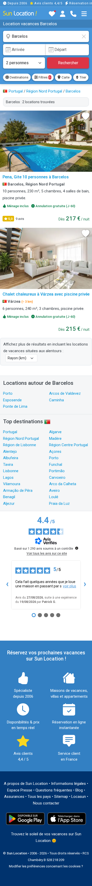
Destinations (18, 77)
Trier (82, 77)
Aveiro (54, 490)
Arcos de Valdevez (65, 393)
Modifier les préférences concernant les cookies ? (46, 866)
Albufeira (10, 458)
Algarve (55, 432)
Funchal (55, 464)
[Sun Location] (20, 13)
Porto (8, 393)
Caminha (56, 400)
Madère (55, 438)
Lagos (8, 477)
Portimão (57, 471)
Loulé (53, 497)
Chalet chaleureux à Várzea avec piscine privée (46, 294)
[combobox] (46, 36)
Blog (79, 790)
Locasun (78, 796)
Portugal (10, 432)
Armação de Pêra (17, 490)
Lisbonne (10, 471)
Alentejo (10, 451)
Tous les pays (39, 796)
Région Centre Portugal (68, 445)
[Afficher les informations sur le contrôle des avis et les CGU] (77, 548)
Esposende (12, 400)
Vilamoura (11, 484)
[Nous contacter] (73, 13)
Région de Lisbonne (19, 445)
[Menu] (84, 13)
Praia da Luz (59, 503)
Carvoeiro (57, 477)
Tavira (8, 464)
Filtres (44, 77)
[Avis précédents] (7, 584)
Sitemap (61, 796)
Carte (65, 77)
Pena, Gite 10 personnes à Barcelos (36, 177)
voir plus (69, 586)
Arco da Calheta (62, 484)
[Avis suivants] (84, 584)
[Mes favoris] (52, 13)
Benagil (9, 497)
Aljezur (9, 503)
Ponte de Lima (15, 406)
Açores (55, 451)
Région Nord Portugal (21, 438)
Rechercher (68, 62)
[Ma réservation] (62, 13)
